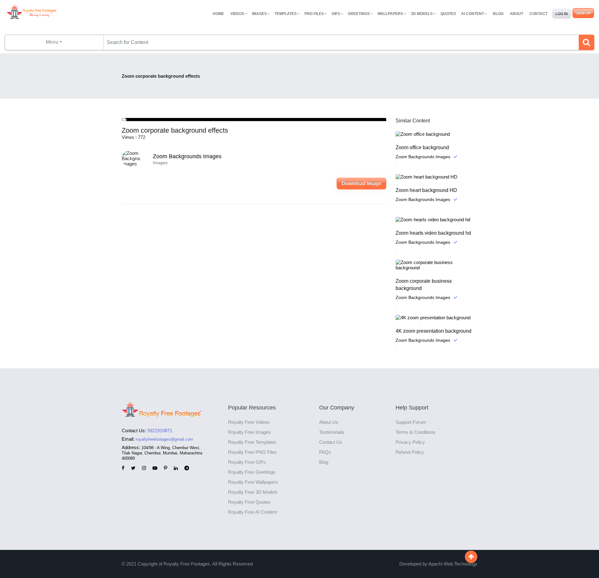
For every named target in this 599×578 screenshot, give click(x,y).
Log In (561, 14)
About (516, 14)
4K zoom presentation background (433, 331)
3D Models (422, 14)
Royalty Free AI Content (252, 512)
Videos (237, 14)
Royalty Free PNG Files (252, 452)
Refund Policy (410, 452)
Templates (286, 14)
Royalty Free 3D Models (253, 492)
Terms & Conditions (416, 432)
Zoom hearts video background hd (433, 233)
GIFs (336, 14)
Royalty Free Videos (249, 422)
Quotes (448, 14)
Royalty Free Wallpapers (253, 482)
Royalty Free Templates (252, 442)
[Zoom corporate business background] (437, 265)
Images (259, 14)
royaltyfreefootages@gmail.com (164, 439)
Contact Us (330, 442)
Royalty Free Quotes (249, 502)
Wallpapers (390, 14)
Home (218, 14)
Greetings (359, 14)
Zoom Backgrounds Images (187, 156)
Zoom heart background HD (426, 190)
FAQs (325, 452)
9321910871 (159, 430)
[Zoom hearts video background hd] (437, 219)
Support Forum (411, 422)
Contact (538, 14)
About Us (328, 422)
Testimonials (331, 432)
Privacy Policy (410, 442)
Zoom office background (422, 147)
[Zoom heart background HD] (437, 176)
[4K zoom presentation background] (437, 317)
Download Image (361, 183)
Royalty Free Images (249, 432)
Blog (498, 14)
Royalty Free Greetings (251, 472)
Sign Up (583, 13)
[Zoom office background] (437, 134)
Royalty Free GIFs (247, 462)
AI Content (472, 14)
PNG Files (314, 14)
